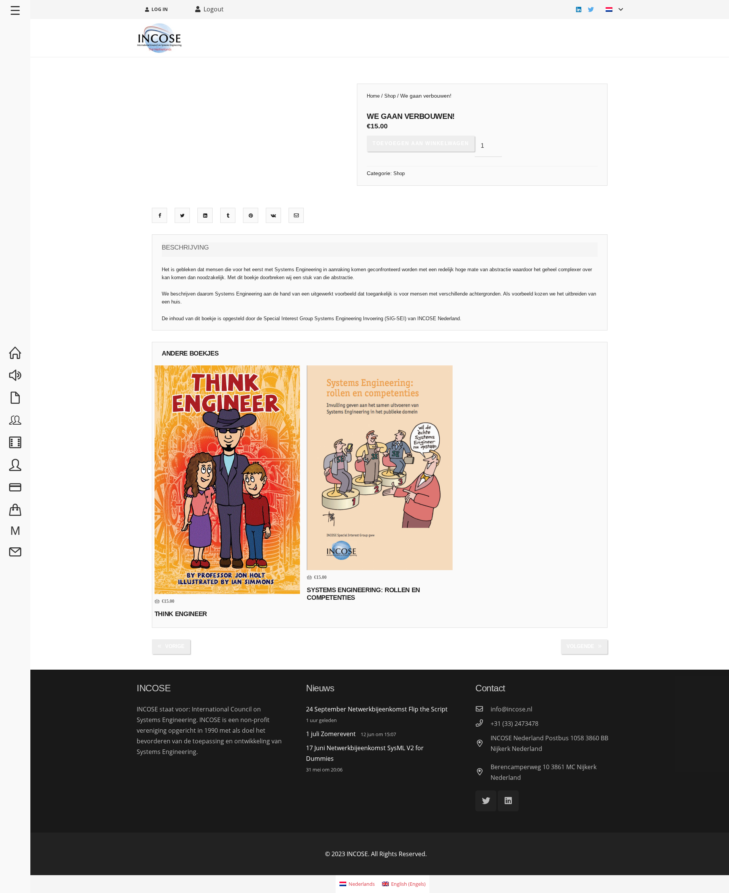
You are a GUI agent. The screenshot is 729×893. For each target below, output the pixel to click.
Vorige (175, 646)
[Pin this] (251, 215)
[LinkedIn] (579, 9)
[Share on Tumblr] (228, 215)
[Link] (159, 38)
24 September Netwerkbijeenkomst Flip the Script (377, 709)
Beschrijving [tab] (185, 247)
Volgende (580, 646)
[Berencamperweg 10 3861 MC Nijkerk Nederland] (483, 772)
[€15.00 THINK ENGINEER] (227, 479)
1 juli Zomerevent (331, 734)
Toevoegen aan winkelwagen (420, 143)
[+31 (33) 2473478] (483, 723)
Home (373, 96)
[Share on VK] (273, 215)
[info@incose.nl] (483, 709)
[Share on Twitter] (182, 215)
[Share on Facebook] (159, 215)
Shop (390, 96)
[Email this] (296, 215)
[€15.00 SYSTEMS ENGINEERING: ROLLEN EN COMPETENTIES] (380, 467)
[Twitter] (591, 9)
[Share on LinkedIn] (205, 215)
